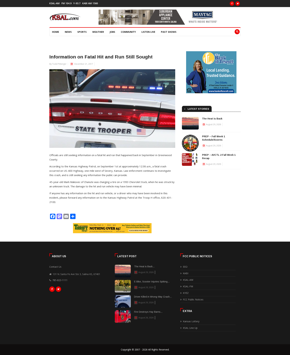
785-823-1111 (59, 280)
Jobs (112, 31)
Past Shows (168, 31)
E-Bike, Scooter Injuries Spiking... (152, 281)
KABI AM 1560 (90, 3)
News (68, 31)
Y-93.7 (76, 3)
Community (128, 31)
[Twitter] (237, 3)
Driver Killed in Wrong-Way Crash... (153, 296)
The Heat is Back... (144, 266)
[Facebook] (232, 3)
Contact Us (55, 266)
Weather (98, 31)
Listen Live (148, 31)
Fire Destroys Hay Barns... (148, 311)
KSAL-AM (54, 3)
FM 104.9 (66, 3)
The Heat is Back (212, 118)
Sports (82, 31)
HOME (55, 31)
